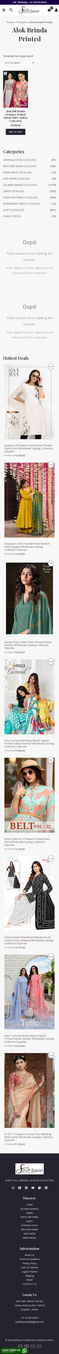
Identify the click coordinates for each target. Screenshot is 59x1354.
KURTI (29, 1221)
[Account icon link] (56, 10)
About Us (29, 1255)
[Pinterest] (26, 1187)
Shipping (29, 1275)
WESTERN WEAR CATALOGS (19, 166)
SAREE (29, 1212)
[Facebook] (19, 1187)
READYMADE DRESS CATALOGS (21, 203)
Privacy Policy (30, 1263)
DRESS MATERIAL (29, 1217)
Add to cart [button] (15, 132)
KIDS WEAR (29, 1233)
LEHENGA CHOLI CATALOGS (19, 160)
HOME (29, 1204)
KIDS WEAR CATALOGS (16, 178)
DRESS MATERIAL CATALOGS (20, 197)
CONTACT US (29, 1283)
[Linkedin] (46, 1187)
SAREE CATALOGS (13, 191)
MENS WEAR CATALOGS (17, 172)
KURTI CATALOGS (13, 210)
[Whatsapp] (39, 1187)
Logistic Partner (30, 1271)
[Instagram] (13, 1187)
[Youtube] (32, 1187)
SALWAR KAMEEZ (29, 1208)
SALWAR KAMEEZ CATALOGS (20, 185)
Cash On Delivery (29, 1267)
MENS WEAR (29, 1237)
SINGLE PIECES (12, 216)
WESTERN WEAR (29, 1229)
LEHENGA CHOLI (29, 1225)
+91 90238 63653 (38, 2)
